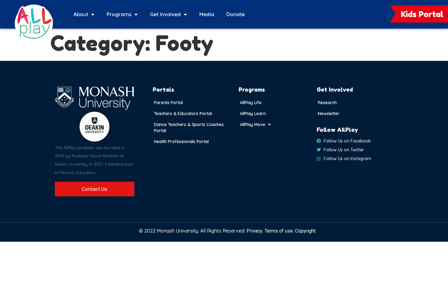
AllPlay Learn (253, 113)
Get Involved (165, 14)
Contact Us (94, 189)
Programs (119, 14)
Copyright (305, 231)
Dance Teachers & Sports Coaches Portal (189, 127)
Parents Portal (168, 102)
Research (327, 102)
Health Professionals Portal (181, 141)
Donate (235, 14)
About (80, 14)
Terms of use (279, 231)
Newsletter (329, 113)
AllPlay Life (250, 102)
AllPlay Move (252, 124)
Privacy (254, 231)
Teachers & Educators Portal (183, 113)
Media (206, 14)
